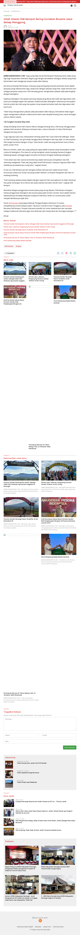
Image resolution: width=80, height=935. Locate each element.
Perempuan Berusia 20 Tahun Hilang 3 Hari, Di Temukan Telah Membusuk (29, 238)
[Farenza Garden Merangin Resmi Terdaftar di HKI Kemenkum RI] (65, 268)
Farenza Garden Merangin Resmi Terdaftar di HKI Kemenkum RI (26, 230)
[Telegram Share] (70, 253)
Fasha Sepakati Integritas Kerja (28, 773)
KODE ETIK (47, 927)
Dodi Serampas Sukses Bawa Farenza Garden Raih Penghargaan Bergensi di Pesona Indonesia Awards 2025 (40, 234)
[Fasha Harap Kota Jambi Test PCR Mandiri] (9, 765)
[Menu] (5, 5)
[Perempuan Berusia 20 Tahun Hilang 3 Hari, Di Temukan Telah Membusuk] (40, 364)
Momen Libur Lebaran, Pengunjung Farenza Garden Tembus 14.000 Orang (29, 227)
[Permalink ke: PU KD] (5, 26)
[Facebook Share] (58, 253)
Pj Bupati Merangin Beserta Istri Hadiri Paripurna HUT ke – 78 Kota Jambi (41, 801)
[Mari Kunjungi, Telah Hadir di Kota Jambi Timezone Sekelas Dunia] (9, 832)
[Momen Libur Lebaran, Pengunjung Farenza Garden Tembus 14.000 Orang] (40, 268)
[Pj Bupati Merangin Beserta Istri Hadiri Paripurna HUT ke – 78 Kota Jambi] (9, 803)
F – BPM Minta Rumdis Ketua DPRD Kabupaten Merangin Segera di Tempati (57, 897)
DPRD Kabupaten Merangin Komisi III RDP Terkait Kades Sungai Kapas (55, 868)
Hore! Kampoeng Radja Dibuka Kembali (17, 241)
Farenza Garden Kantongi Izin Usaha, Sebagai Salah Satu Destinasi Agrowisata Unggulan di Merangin (39, 224)
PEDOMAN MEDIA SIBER (25, 927)
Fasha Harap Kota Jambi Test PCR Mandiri (32, 763)
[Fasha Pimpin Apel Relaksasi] (9, 784)
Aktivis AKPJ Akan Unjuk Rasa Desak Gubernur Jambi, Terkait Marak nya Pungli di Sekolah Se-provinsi (44, 812)
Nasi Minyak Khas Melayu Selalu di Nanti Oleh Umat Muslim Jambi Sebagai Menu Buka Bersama (45, 821)
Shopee (69, 206)
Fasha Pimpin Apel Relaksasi (27, 782)
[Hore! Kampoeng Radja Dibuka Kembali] (65, 292)
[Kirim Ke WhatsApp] (74, 253)
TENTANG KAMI (58, 927)
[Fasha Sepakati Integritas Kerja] (9, 774)
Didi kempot (9, 246)
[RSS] (40, 921)
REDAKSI (38, 927)
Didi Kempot (13, 203)
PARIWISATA (8, 16)
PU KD (9, 26)
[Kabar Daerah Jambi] (15, 5)
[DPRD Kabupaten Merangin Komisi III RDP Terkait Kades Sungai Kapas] (58, 855)
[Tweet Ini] (62, 253)
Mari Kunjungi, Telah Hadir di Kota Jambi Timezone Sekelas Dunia (38, 830)
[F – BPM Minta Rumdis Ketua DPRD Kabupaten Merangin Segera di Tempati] (58, 884)
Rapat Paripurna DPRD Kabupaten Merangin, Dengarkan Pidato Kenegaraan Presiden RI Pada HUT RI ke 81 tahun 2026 (20, 869)
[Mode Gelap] (72, 5)
